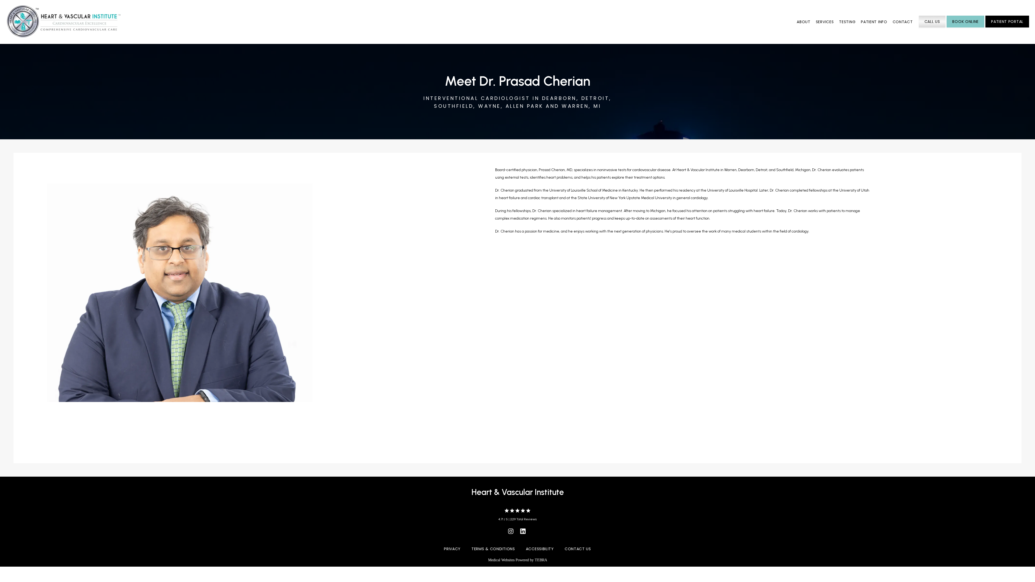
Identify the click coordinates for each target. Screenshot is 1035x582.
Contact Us (578, 549)
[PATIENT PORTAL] (1007, 27)
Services (825, 22)
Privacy (452, 549)
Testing (847, 22)
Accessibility (540, 549)
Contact (903, 22)
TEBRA (541, 560)
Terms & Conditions (493, 549)
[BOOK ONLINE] (965, 27)
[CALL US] (932, 27)
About (803, 22)
